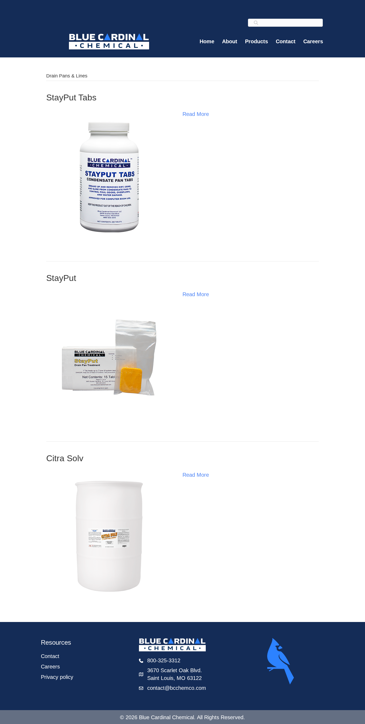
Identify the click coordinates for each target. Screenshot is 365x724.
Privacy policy (57, 677)
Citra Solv (64, 458)
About (229, 41)
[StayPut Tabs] (109, 176)
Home (207, 41)
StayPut (61, 278)
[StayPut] (109, 357)
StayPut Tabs (71, 97)
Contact (286, 41)
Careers (313, 41)
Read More (196, 114)
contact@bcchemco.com (176, 688)
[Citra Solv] (109, 538)
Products (256, 41)
